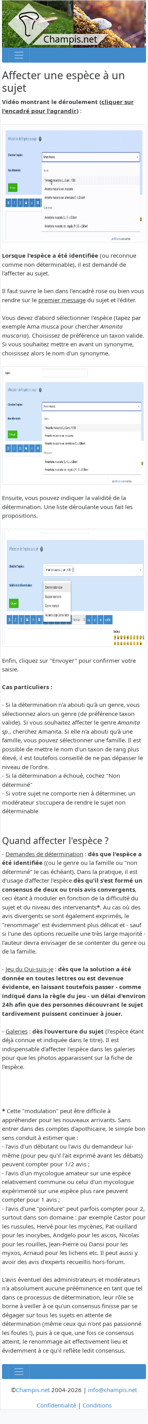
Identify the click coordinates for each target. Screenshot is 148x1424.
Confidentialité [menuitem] (56, 1405)
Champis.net (33, 1390)
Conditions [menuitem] (97, 1405)
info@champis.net (112, 1390)
